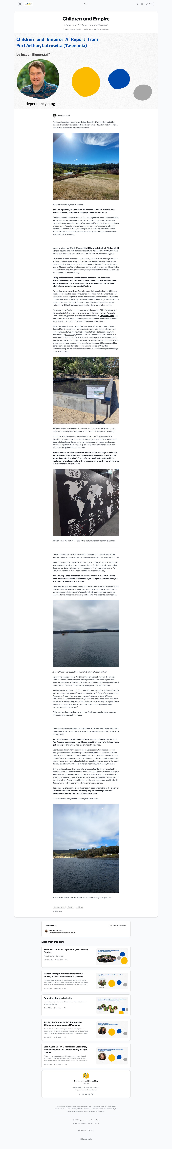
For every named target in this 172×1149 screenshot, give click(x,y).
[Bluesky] (92, 1094)
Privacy (90, 1123)
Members (76, 1123)
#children (79, 907)
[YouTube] (86, 1094)
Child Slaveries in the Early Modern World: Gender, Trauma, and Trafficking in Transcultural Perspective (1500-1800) (86, 249)
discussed (69, 334)
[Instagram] (80, 1094)
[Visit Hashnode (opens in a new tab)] (86, 1139)
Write (150, 4)
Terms (97, 1123)
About (86, 4)
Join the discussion (119, 925)
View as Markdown (102, 29)
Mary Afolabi (53, 930)
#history (70, 907)
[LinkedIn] (83, 1094)
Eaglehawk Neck (107, 315)
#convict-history (59, 907)
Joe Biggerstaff (64, 115)
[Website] (89, 1094)
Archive (83, 1123)
